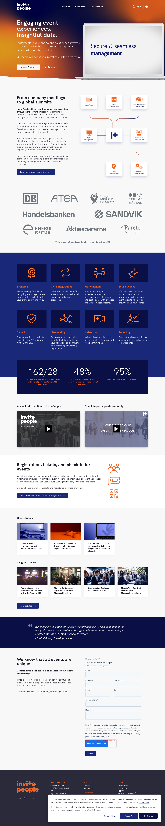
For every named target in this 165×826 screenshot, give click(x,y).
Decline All (148, 816)
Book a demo (122, 788)
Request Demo (26, 67)
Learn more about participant (40, 495)
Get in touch (97, 6)
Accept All (129, 816)
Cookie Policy (144, 802)
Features (87, 785)
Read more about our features (34, 172)
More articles (26, 605)
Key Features (50, 67)
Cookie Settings (110, 816)
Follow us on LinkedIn (126, 793)
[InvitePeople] (24, 6)
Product (66, 6)
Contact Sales (123, 785)
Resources (80, 6)
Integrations (88, 788)
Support (121, 791)
